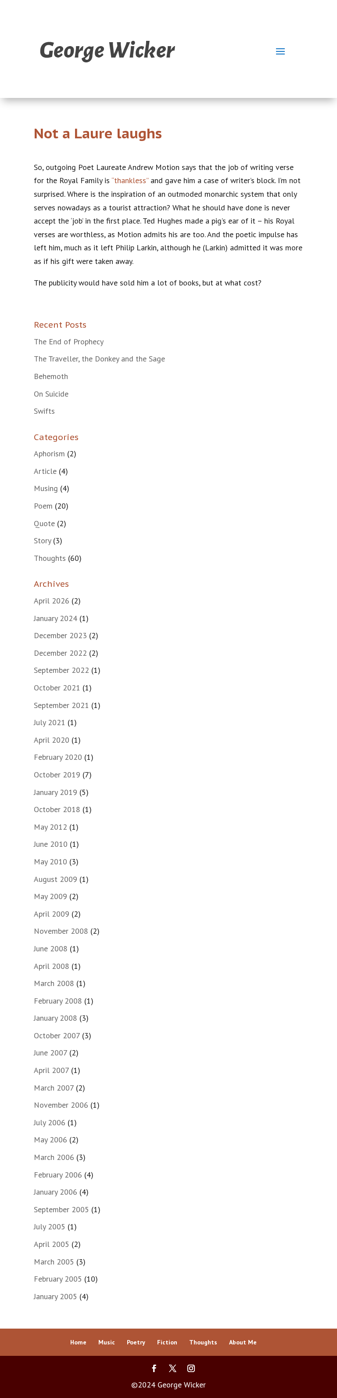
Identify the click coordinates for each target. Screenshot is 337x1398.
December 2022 (60, 653)
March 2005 (54, 1262)
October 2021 (57, 688)
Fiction (167, 1342)
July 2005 (49, 1226)
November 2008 (61, 931)
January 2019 (55, 792)
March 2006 (54, 1157)
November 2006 (61, 1105)
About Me (243, 1342)
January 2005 (55, 1296)
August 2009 (55, 879)
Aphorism (49, 453)
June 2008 (51, 948)
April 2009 (51, 914)
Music (106, 1342)
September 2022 (61, 670)
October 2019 (57, 774)
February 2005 (58, 1279)
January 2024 (55, 618)
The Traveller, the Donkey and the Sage (99, 359)
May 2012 (50, 827)
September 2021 (61, 705)
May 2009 (50, 896)
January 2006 (55, 1192)
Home (78, 1342)
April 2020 (51, 740)
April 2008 (51, 966)
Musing (46, 488)
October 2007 (57, 1035)
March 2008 (54, 983)
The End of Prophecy (69, 341)
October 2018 (57, 809)
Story (42, 540)
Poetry (136, 1342)
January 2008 (55, 1018)
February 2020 (58, 757)
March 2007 (54, 1088)
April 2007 (51, 1070)
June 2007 (50, 1053)
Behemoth (51, 376)
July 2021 (49, 722)
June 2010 (51, 844)
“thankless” (129, 180)
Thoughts (50, 558)
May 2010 (50, 861)
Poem (43, 506)
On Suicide (51, 394)
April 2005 (51, 1244)
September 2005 (61, 1209)
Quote (44, 523)
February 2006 (58, 1175)
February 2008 (58, 1001)
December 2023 (60, 635)
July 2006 (49, 1122)
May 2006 (50, 1139)
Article (45, 471)
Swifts (44, 411)
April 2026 (51, 601)
